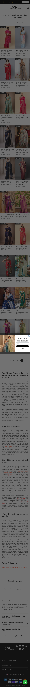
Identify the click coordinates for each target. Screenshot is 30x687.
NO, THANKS (22, 348)
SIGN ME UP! (22, 346)
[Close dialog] (29, 336)
